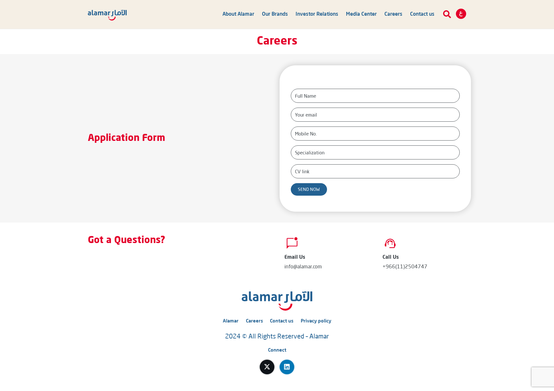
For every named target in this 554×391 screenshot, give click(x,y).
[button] (447, 14)
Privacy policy (316, 321)
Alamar (231, 321)
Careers (254, 321)
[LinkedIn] (287, 367)
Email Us (294, 257)
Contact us (281, 321)
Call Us (390, 257)
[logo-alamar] (107, 15)
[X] (267, 367)
